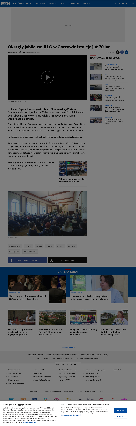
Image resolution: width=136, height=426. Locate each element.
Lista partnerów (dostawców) (71, 415)
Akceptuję (120, 410)
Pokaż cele (120, 416)
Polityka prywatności (30, 422)
